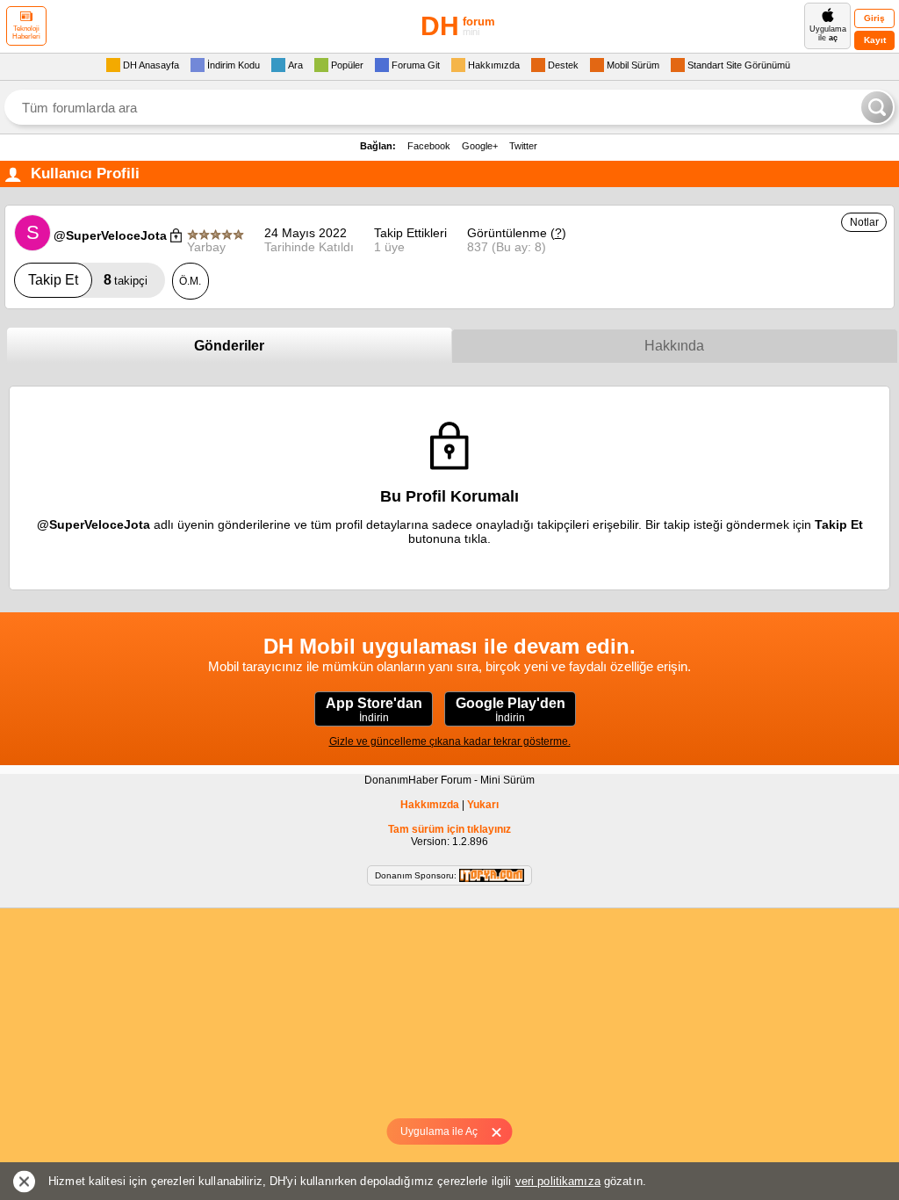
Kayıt (875, 40)
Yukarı (483, 805)
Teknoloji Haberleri (26, 32)
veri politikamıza (558, 1181)
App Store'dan (374, 710)
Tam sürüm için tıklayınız (449, 829)
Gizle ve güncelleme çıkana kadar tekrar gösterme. (450, 741)
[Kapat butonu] (503, 1131)
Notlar (864, 222)
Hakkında (674, 345)
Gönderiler (229, 345)
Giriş (874, 18)
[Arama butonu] (877, 107)
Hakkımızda (429, 805)
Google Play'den (510, 710)
